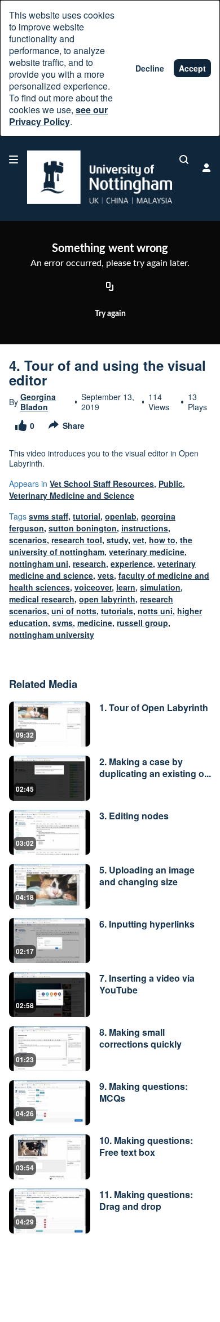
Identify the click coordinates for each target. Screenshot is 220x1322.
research (89, 563)
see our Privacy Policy (58, 115)
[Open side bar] (14, 159)
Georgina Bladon (38, 402)
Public (171, 483)
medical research (41, 599)
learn (125, 587)
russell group (142, 622)
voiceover (93, 587)
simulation (160, 587)
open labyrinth (107, 599)
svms (62, 622)
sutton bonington (83, 528)
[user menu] (206, 167)
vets (106, 575)
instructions (144, 528)
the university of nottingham (100, 545)
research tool (76, 539)
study (117, 539)
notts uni (155, 610)
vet (138, 539)
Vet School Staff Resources (102, 483)
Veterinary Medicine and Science (71, 495)
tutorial (86, 516)
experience (132, 563)
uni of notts (73, 610)
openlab (121, 516)
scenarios (28, 539)
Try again (110, 314)
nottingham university (51, 634)
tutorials (117, 610)
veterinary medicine (146, 551)
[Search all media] (184, 159)
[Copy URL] (110, 287)
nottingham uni (38, 563)
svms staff (48, 516)
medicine (94, 622)
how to (162, 539)
